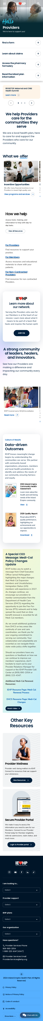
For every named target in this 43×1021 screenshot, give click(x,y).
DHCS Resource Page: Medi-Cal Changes (21, 700)
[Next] (32, 103)
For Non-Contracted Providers (16, 273)
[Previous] (11, 103)
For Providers (12, 245)
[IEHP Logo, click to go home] (21, 3)
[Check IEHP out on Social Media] (9, 872)
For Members (12, 257)
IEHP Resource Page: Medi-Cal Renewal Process (21, 691)
